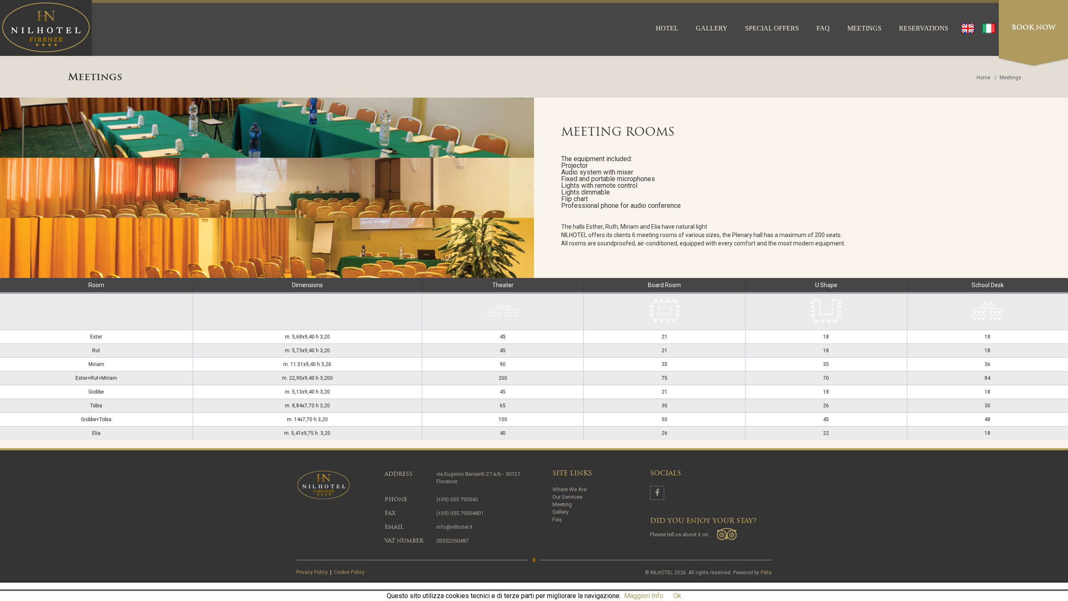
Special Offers (772, 28)
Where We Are (569, 489)
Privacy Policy (312, 572)
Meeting (562, 504)
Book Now (1033, 28)
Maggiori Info (643, 596)
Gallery (712, 28)
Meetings (864, 28)
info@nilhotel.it (454, 527)
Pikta (766, 573)
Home (983, 78)
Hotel (667, 28)
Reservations (923, 28)
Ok (677, 596)
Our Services (567, 497)
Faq (823, 28)
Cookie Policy (349, 572)
